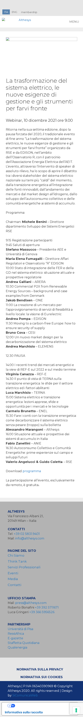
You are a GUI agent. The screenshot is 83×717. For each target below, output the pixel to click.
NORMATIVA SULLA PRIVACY (40, 669)
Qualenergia (17, 647)
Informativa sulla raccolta (24, 712)
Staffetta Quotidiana (23, 643)
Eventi (13, 573)
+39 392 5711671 (47, 607)
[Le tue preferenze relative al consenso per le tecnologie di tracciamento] (76, 710)
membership (29, 12)
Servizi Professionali (24, 567)
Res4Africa (16, 633)
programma (32, 471)
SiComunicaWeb (25, 695)
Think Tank (17, 561)
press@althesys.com (31, 603)
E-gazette (15, 638)
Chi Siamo (16, 555)
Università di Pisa (20, 629)
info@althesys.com (29, 538)
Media (13, 579)
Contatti (14, 585)
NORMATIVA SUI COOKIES (41, 677)
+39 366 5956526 (41, 612)
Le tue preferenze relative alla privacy (43, 706)
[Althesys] (17, 22)
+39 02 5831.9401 (27, 534)
